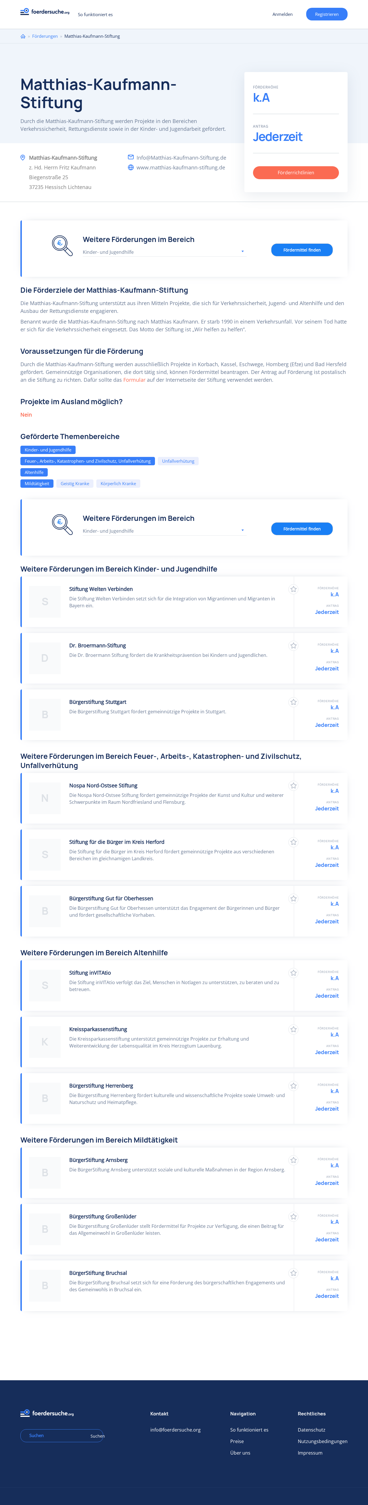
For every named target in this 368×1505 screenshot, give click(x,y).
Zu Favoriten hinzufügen (293, 589)
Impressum (310, 1453)
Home (23, 36)
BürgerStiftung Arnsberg (98, 1159)
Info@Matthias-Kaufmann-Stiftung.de (181, 157)
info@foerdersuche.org (175, 1430)
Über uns (240, 1453)
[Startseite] (47, 13)
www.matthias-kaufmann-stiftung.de (181, 167)
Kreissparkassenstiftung (98, 1029)
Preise (237, 1441)
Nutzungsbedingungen (323, 1441)
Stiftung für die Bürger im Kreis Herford (116, 841)
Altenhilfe (34, 472)
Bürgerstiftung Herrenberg (101, 1085)
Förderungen (45, 36)
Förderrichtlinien (296, 172)
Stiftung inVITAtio (90, 972)
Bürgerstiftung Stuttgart (97, 701)
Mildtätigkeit (37, 483)
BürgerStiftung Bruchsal (98, 1272)
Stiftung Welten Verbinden (101, 588)
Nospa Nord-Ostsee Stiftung (103, 785)
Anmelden (283, 14)
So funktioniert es (95, 14)
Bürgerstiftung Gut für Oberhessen (111, 898)
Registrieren (327, 14)
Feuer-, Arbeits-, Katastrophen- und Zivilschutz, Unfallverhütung (88, 461)
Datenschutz (311, 1430)
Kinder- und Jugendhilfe (48, 450)
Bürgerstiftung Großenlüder (102, 1216)
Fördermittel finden (302, 250)
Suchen (95, 1436)
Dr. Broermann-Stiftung (97, 645)
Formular (134, 379)
